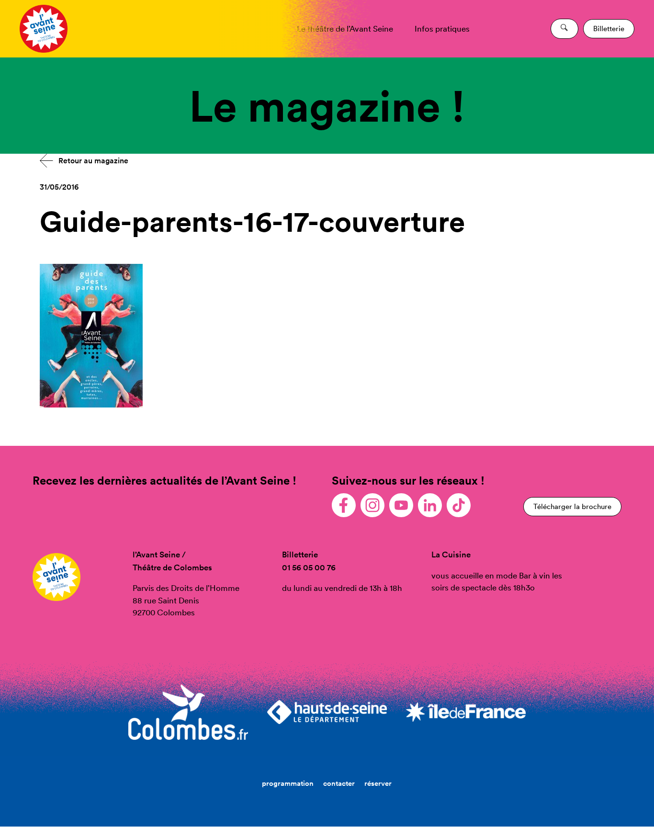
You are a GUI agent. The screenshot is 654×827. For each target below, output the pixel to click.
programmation (288, 783)
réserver (378, 783)
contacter (339, 783)
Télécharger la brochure (572, 506)
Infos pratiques (442, 28)
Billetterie (608, 28)
